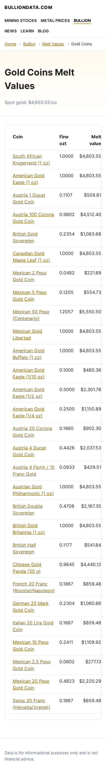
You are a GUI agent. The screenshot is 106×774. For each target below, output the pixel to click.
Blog (43, 30)
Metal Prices (55, 20)
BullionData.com (29, 7)
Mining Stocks (21, 20)
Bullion (82, 20)
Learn (27, 30)
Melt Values (53, 43)
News (11, 30)
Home (10, 43)
